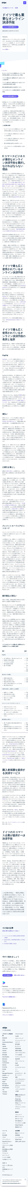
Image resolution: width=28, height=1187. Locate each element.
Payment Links (11, 758)
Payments (5, 1077)
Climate (4, 1050)
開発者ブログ (18, 1127)
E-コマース (18, 1046)
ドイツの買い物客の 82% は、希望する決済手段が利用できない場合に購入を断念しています (13, 184)
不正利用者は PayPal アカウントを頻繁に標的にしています (14, 400)
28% (6, 298)
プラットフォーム (19, 1061)
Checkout (4, 1048)
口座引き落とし (10, 471)
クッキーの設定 (6, 1157)
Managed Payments (7, 1073)
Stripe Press (18, 1139)
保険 (16, 1077)
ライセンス (5, 1153)
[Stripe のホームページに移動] (4, 1028)
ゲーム (17, 1071)
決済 (16, 8)
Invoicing (4, 1067)
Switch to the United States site (11, 1183)
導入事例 (4, 1135)
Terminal (4, 1092)
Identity (4, 1065)
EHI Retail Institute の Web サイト (14, 319)
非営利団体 (18, 1083)
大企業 (17, 1036)
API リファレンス (19, 1116)
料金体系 (4, 1038)
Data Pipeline (5, 1057)
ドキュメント (18, 1114)
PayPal (4, 296)
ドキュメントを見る (7, 1015)
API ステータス (19, 1118)
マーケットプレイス (20, 1057)
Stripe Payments (13, 744)
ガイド (4, 1133)
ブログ (4, 1137)
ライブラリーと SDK (20, 1123)
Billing (3, 1044)
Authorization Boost (7, 1042)
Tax (3, 1089)
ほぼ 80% (16, 197)
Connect (4, 1052)
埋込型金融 (18, 1048)
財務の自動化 (18, 1050)
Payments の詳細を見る (8, 997)
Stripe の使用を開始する (10, 27)
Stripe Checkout (11, 751)
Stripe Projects (19, 1125)
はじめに (4, 70)
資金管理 (17, 1059)
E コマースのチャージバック (15, 822)
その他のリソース (7, 8)
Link (3, 1071)
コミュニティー (6, 1139)
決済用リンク (5, 1075)
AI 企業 (17, 1065)
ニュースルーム (19, 1137)
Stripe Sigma (5, 1087)
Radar (3, 799)
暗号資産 (4, 1054)
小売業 (17, 1091)
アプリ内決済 (18, 1054)
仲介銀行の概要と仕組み (10, 943)
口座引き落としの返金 (17, 508)
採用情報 (17, 1135)
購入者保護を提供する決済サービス (12, 87)
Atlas (3, 1040)
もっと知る (5, 49)
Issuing (4, 1069)
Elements (4, 1059)
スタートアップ (19, 1038)
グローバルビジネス (20, 1052)
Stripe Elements (6, 754)
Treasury (4, 1094)
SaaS (16, 1063)
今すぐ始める (7, 975)
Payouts (4, 1079)
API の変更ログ (19, 1121)
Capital (4, 1046)
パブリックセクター (20, 1089)
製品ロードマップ (19, 1133)
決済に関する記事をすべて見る (10, 931)
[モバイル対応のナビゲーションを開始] (24, 2)
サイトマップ (5, 1155)
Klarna (16, 809)
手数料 (20, 395)
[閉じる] (25, 1180)
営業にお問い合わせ (19, 975)
